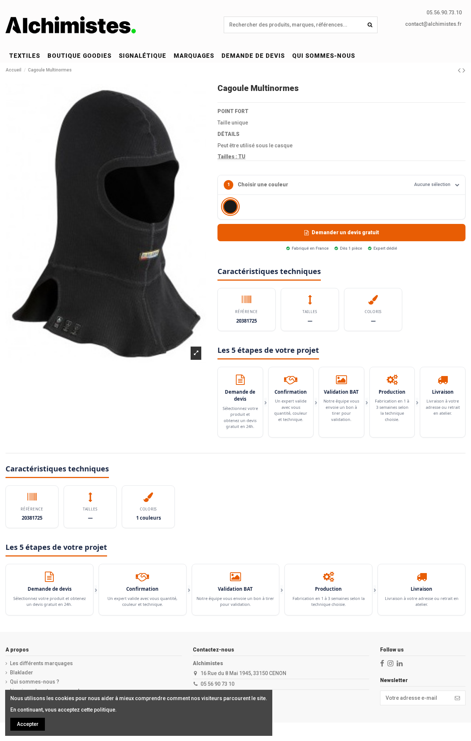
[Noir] (230, 206)
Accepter (28, 724)
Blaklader (21, 672)
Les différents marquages (41, 663)
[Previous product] (460, 70)
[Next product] (464, 70)
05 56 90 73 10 (217, 684)
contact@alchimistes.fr (433, 24)
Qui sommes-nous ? (34, 682)
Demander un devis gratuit (345, 232)
